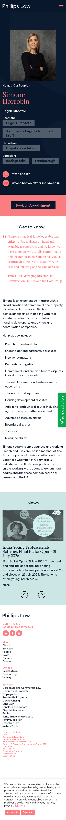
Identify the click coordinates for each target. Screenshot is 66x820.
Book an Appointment (33, 205)
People (7, 651)
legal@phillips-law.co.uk (18, 626)
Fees (5, 734)
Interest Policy (9, 753)
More (6, 585)
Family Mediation (12, 719)
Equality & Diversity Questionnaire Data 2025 (24, 744)
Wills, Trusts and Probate (18, 716)
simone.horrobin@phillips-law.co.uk (36, 183)
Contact (8, 661)
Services (8, 648)
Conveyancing (11, 700)
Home (6, 85)
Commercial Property (15, 690)
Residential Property (15, 697)
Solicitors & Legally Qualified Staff (29, 133)
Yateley (7, 677)
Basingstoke (16, 161)
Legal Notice (9, 756)
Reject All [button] (28, 812)
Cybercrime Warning (13, 751)
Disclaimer (8, 746)
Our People (20, 85)
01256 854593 (21, 174)
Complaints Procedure (13, 737)
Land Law (8, 703)
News (6, 654)
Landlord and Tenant (15, 706)
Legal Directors (18, 123)
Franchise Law (11, 722)
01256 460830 (11, 623)
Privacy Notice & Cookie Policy (17, 741)
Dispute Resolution (21, 148)
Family (6, 713)
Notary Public (11, 726)
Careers (7, 658)
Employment (10, 694)
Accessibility (9, 748)
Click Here (19, 805)
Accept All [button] (12, 812)
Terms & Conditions (12, 732)
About (6, 645)
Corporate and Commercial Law (22, 687)
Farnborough (45, 161)
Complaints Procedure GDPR (16, 739)
